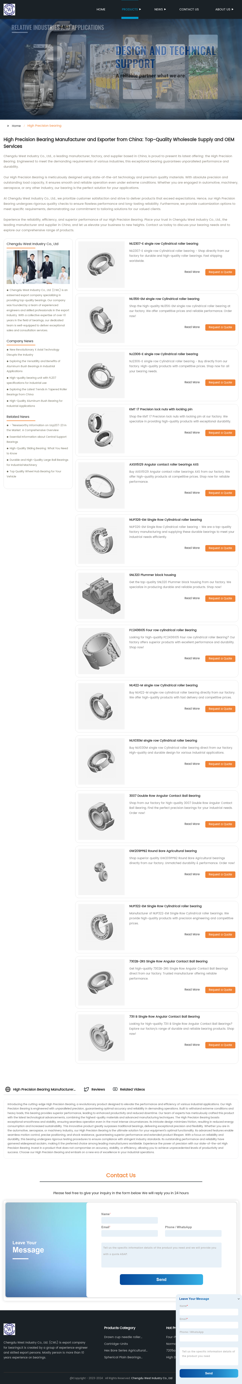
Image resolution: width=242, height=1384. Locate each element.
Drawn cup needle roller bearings (122, 1337)
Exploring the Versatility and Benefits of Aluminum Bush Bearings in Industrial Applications (33, 366)
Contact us (189, 9)
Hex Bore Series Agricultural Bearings (125, 1350)
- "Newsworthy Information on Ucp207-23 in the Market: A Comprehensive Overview (37, 428)
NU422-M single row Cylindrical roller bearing (163, 685)
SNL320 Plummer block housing (152, 575)
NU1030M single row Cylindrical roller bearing (163, 740)
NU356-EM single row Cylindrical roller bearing (164, 298)
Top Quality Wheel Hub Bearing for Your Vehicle (34, 474)
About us (222, 9)
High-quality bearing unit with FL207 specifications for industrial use (31, 380)
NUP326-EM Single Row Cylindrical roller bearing (165, 519)
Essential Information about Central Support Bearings (37, 439)
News (158, 9)
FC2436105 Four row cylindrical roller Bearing (163, 630)
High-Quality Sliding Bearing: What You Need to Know (37, 451)
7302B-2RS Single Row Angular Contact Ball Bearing (168, 961)
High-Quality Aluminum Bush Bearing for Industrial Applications (35, 403)
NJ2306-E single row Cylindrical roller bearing (163, 354)
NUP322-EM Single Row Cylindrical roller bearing (165, 906)
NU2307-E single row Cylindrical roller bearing (163, 243)
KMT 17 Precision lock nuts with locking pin (160, 409)
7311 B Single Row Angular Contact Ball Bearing (164, 1016)
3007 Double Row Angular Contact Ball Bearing (164, 795)
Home (101, 9)
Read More (192, 272)
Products (130, 9)
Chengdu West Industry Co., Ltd (151, 1378)
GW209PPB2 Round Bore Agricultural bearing (163, 851)
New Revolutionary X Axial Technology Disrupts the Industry (33, 352)
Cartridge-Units (116, 1344)
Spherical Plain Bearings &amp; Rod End (122, 1357)
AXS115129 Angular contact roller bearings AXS (164, 464)
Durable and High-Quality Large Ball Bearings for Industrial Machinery (37, 462)
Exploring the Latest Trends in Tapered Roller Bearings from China (37, 392)
